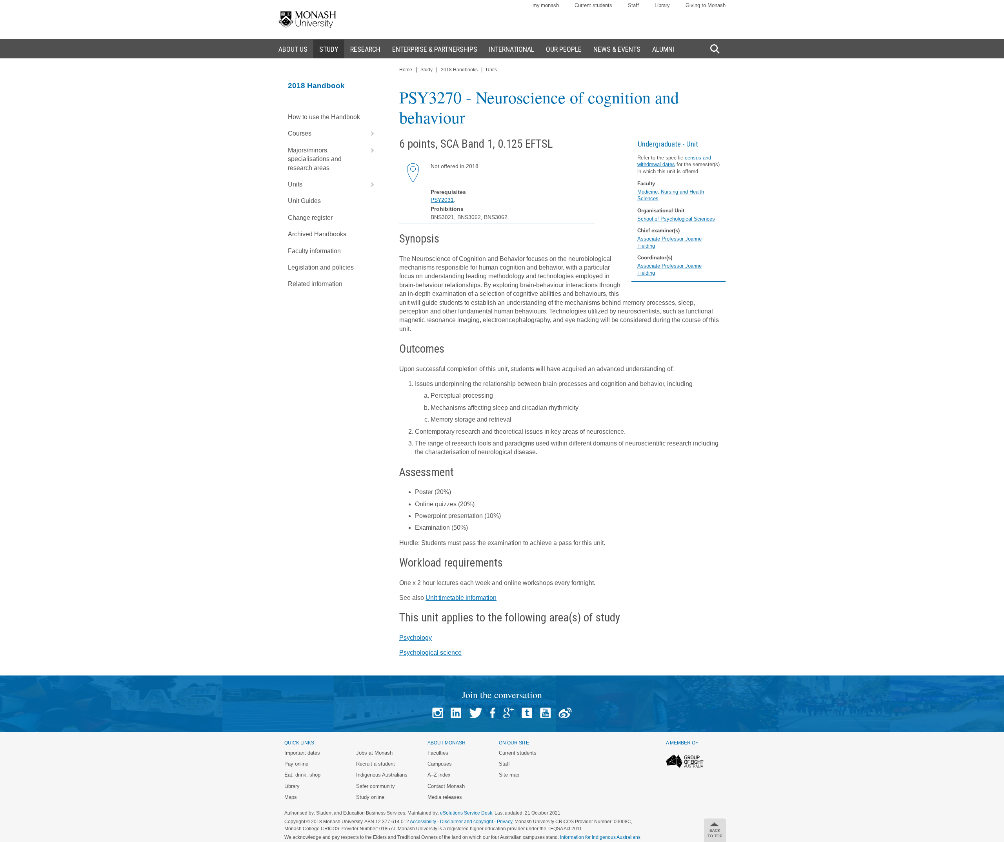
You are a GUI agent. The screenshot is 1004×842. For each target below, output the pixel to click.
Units (295, 184)
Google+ (508, 713)
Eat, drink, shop (302, 775)
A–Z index (439, 775)
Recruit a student (375, 764)
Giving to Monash (706, 5)
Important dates (302, 753)
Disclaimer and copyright (466, 821)
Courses (299, 133)
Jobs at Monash (374, 753)
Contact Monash (446, 786)
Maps (290, 797)
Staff (633, 5)
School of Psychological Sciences (676, 219)
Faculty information (314, 251)
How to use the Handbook (324, 117)
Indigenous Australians (381, 775)
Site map (509, 775)
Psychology (415, 637)
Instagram (437, 713)
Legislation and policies (321, 267)
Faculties (437, 753)
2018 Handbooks (459, 69)
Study (426, 69)
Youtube (545, 713)
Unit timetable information (461, 597)
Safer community (375, 786)
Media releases (444, 797)
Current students (593, 5)
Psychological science (430, 652)
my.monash (546, 5)
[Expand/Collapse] (369, 133)
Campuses (439, 764)
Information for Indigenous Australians (600, 837)
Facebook (492, 713)
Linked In (456, 713)
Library (662, 5)
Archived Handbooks (317, 234)
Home (405, 69)
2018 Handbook (316, 85)
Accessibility (423, 821)
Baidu (565, 713)
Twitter (475, 713)
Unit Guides (304, 200)
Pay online (296, 764)
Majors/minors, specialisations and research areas (315, 159)
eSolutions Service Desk (466, 813)
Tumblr (527, 713)
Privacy (504, 821)
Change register (310, 217)
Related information (315, 284)
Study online (370, 797)
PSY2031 (442, 200)
